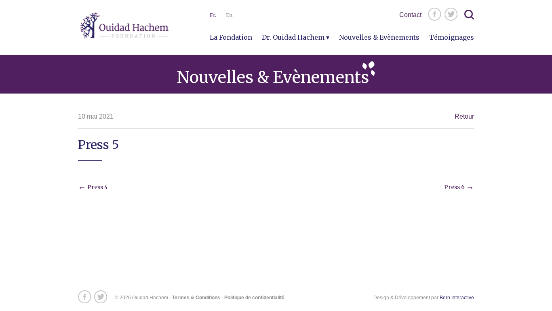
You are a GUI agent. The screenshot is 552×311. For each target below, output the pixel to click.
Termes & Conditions (196, 297)
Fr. (213, 15)
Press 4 (93, 187)
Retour (464, 116)
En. (230, 15)
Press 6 (459, 187)
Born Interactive (457, 297)
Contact (410, 14)
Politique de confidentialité (254, 297)
